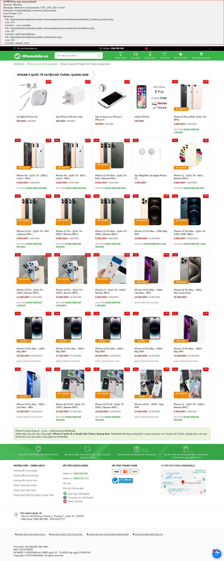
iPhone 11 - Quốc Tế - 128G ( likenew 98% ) (189, 406)
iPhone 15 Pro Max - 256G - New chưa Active (188, 291)
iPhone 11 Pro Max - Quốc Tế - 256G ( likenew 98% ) (111, 232)
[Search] (99, 55)
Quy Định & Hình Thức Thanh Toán (67, 534)
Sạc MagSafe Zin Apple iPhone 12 (150, 177)
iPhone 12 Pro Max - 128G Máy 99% (150, 232)
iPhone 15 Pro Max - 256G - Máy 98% (109, 350)
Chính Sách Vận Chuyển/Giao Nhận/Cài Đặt (109, 534)
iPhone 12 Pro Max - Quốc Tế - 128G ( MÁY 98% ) (190, 232)
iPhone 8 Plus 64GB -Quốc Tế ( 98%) (190, 118)
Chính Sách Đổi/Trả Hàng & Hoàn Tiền (34, 495)
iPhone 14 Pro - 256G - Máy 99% (149, 406)
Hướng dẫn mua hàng (25, 470)
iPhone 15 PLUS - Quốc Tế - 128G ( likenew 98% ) (71, 406)
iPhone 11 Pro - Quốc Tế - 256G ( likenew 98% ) (69, 232)
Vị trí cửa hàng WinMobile (178, 465)
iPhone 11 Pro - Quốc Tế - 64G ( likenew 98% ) (33, 232)
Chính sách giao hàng (25, 485)
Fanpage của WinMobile (80, 497)
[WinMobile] (31, 56)
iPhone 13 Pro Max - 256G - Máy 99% (188, 350)
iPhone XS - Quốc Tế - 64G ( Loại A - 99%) (71, 177)
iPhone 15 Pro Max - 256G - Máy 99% (149, 350)
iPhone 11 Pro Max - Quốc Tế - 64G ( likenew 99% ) (111, 177)
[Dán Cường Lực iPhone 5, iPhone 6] (112, 96)
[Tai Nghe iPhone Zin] (33, 96)
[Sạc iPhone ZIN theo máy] (73, 96)
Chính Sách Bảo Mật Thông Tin (149, 534)
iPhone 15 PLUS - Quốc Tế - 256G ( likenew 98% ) (110, 406)
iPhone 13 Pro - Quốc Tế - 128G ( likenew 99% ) (30, 291)
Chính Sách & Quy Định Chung (31, 534)
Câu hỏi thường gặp (73, 488)
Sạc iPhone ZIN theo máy (69, 116)
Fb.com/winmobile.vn (27, 48)
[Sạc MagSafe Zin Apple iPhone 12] (151, 155)
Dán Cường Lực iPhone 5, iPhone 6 (108, 118)
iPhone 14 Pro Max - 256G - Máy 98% (70, 350)
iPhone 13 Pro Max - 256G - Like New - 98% (31, 406)
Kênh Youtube (75, 501)
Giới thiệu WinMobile (79, 493)
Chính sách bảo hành (25, 490)
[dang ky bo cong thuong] (136, 480)
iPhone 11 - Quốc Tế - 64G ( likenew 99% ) (188, 177)
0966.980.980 (117, 48)
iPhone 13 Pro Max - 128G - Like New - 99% (149, 291)
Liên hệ (67, 483)
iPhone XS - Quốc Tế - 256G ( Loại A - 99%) (32, 177)
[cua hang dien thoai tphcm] (183, 494)
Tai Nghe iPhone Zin (27, 116)
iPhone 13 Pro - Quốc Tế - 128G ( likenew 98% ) (69, 291)
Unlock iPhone (141, 116)
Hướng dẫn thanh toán (25, 480)
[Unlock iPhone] (151, 96)
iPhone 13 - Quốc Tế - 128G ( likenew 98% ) (110, 291)
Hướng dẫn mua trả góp (26, 475)
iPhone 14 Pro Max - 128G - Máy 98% (31, 350)
